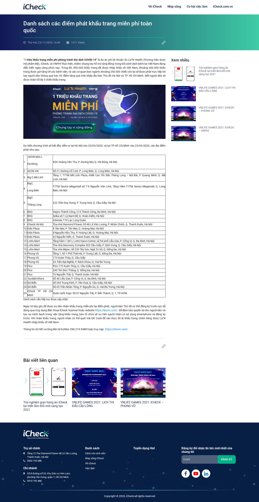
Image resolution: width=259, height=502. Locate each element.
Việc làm (89, 468)
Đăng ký (226, 459)
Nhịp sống (174, 6)
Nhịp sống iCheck (94, 458)
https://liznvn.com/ (106, 310)
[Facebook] (185, 473)
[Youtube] (196, 473)
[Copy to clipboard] (164, 43)
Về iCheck (155, 6)
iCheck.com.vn (223, 6)
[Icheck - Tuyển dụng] (35, 6)
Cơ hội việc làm (197, 6)
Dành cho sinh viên (95, 453)
